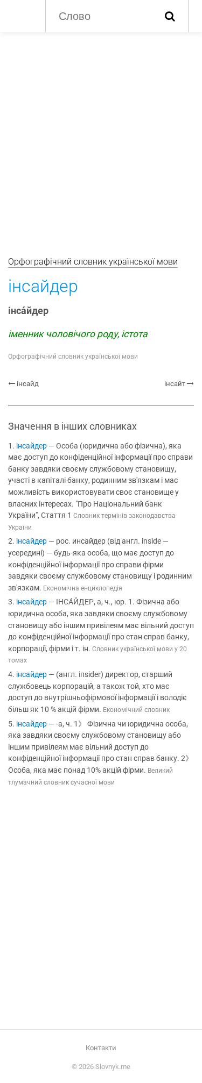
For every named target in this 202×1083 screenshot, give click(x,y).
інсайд (28, 384)
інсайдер (31, 446)
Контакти (101, 1048)
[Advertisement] (101, 138)
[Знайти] (170, 16)
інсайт (174, 384)
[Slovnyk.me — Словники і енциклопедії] (21, 15)
